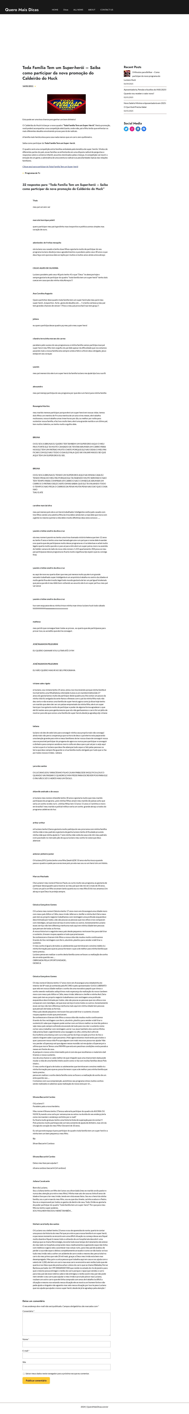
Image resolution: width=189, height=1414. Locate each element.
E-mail (25, 1350)
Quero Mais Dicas (22, 10)
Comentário (28, 1311)
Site (24, 1362)
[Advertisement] (94, 35)
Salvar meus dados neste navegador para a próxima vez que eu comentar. (57, 1373)
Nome (25, 1339)
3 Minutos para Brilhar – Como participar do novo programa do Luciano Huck (142, 76)
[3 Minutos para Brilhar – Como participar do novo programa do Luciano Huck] (127, 74)
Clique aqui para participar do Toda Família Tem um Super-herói (50, 166)
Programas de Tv (32, 173)
